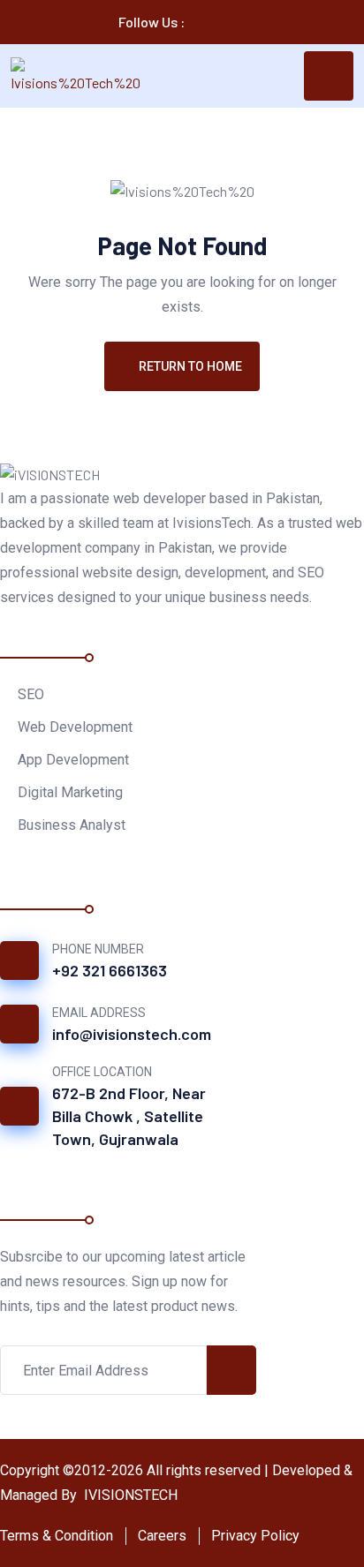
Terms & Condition (56, 1535)
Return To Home (190, 366)
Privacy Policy (255, 1535)
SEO (31, 694)
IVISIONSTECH (129, 1495)
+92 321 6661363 (109, 970)
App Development (73, 759)
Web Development (75, 727)
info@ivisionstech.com (131, 1033)
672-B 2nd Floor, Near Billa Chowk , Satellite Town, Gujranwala (129, 1116)
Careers (162, 1535)
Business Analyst (71, 825)
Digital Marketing (70, 792)
